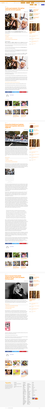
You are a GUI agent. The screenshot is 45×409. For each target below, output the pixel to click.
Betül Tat (24, 386)
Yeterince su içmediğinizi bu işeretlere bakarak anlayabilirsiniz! (24, 376)
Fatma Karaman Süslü (24, 391)
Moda (23, 404)
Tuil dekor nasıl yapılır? (33, 43)
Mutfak (14, 105)
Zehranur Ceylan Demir (29, 403)
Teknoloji (28, 395)
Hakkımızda (33, 388)
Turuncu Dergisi (8, 129)
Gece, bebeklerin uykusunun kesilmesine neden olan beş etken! (16, 116)
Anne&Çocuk (24, 383)
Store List (33, 393)
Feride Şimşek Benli (24, 393)
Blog (35, 4)
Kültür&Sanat (24, 402)
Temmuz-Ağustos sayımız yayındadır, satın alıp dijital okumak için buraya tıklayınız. (22, 1)
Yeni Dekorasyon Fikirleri (8, 266)
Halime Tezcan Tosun (24, 398)
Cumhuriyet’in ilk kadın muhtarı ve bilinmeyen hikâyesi (34, 36)
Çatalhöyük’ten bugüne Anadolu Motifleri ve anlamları (32, 32)
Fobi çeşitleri (7, 36)
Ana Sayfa (33, 384)
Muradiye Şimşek (29, 384)
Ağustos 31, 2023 (6, 267)
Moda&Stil (28, 383)
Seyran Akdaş (28, 394)
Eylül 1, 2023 (6, 107)
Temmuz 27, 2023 (22, 377)
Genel (23, 395)
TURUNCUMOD (33, 395)
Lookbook (31, 4)
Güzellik (24, 397)
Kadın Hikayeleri (24, 401)
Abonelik (33, 383)
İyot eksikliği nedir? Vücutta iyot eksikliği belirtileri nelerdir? (23, 116)
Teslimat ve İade (33, 394)
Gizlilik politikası (33, 387)
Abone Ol (43, 4)
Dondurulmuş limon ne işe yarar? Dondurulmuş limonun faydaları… (37, 14)
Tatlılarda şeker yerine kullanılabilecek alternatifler (11, 305)
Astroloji (24, 384)
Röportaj (28, 388)
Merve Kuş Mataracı (24, 403)
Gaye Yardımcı (24, 394)
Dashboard (33, 385)
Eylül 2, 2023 (6, 368)
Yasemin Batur (28, 399)
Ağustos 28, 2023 (14, 367)
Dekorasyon (24, 387)
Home (5, 6)
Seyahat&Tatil (28, 393)
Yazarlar (28, 400)
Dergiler (39, 4)
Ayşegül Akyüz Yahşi (24, 385)
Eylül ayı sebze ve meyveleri (8, 160)
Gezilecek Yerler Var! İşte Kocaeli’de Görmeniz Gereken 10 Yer (34, 41)
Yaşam (7, 6)
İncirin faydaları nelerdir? (8, 308)
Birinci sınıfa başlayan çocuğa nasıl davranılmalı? (11, 39)
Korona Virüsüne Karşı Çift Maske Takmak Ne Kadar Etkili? (36, 278)
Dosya (23, 388)
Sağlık (28, 390)
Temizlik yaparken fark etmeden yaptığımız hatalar (36, 18)
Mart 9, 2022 (35, 15)
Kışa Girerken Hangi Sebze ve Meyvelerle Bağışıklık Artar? (36, 134)
